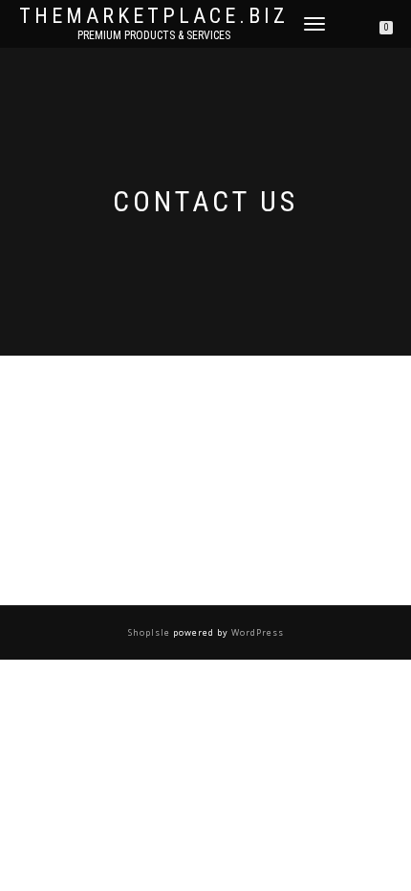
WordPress (256, 632)
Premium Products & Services (153, 35)
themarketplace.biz (154, 16)
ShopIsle (150, 632)
